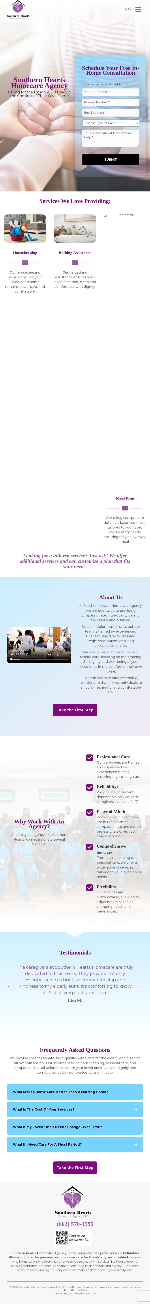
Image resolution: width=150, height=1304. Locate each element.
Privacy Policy (79, 1290)
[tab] (75, 1092)
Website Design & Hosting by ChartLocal (75, 1293)
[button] (132, 9)
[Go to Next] (141, 986)
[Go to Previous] (8, 986)
